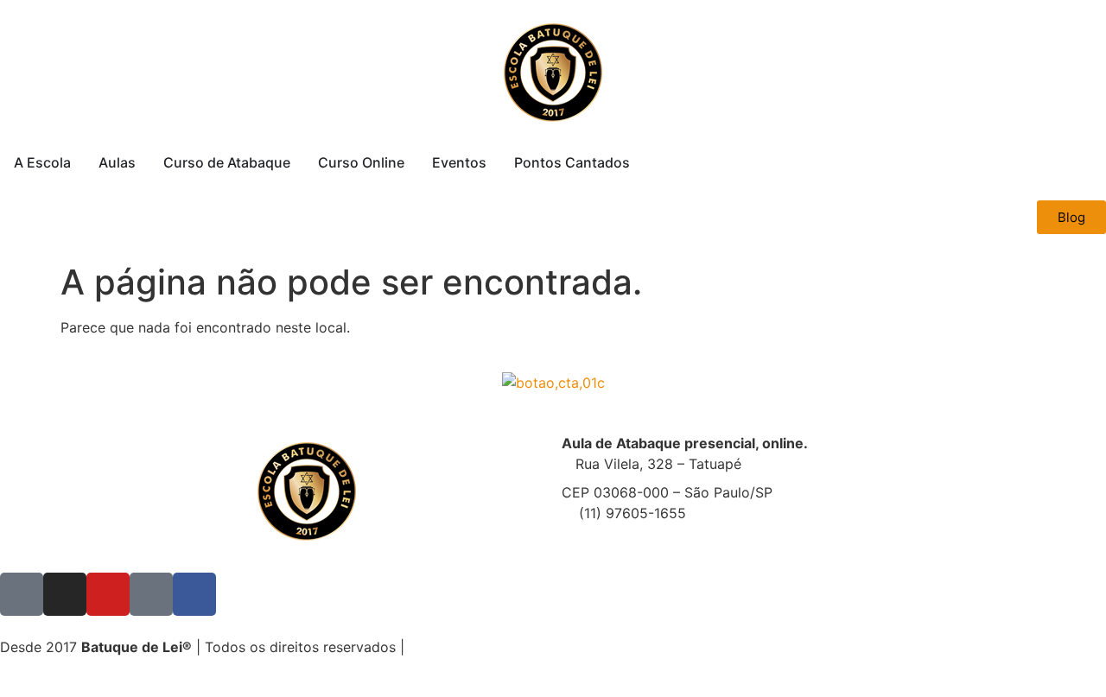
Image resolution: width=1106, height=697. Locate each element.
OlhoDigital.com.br (571, 647)
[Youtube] (108, 594)
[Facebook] (194, 594)
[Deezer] (151, 594)
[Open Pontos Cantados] (641, 162)
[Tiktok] (21, 594)
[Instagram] (64, 594)
